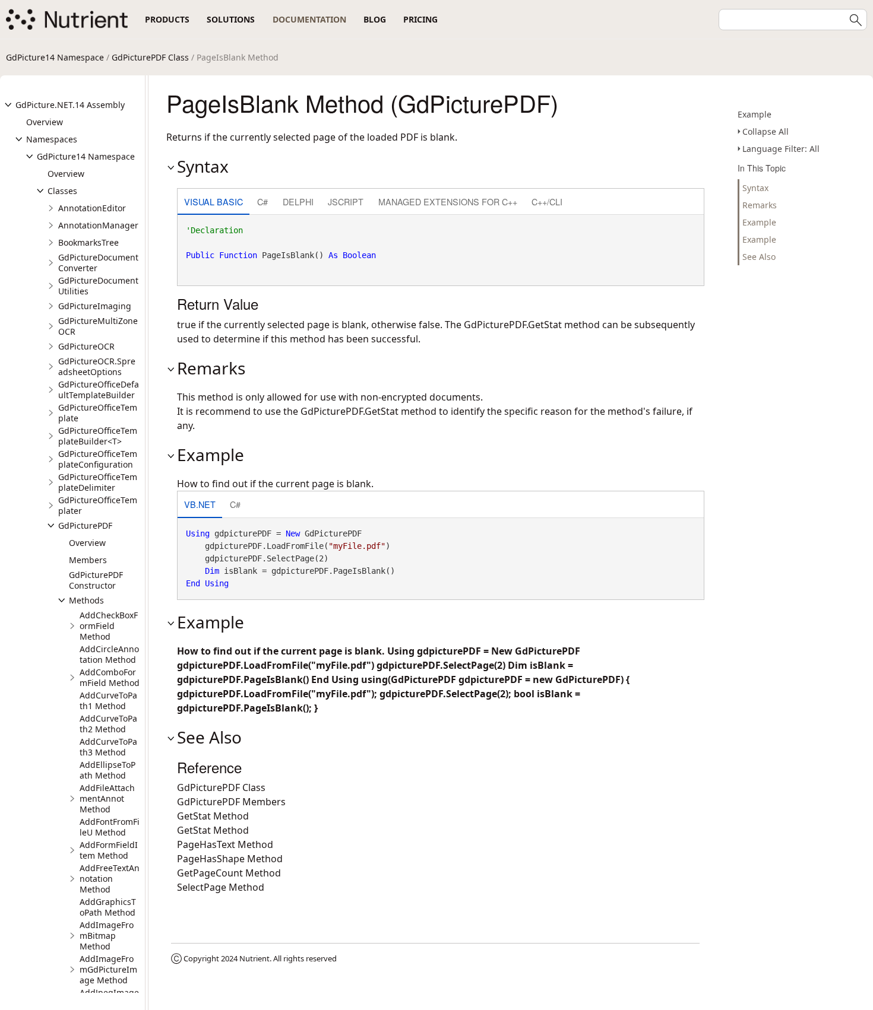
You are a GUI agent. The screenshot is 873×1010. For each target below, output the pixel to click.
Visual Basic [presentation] (213, 201)
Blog (374, 19)
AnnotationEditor (92, 208)
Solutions (231, 19)
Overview (44, 122)
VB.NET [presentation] (200, 504)
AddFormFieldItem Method (109, 850)
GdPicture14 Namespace (55, 57)
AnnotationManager (98, 225)
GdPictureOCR (86, 346)
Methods (86, 600)
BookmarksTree (88, 242)
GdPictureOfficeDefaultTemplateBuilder (98, 390)
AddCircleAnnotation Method (109, 654)
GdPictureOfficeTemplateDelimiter (97, 482)
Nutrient (254, 958)
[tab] (213, 202)
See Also (759, 256)
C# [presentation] (262, 201)
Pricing (420, 19)
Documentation (309, 19)
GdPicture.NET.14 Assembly (70, 104)
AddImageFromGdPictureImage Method (108, 969)
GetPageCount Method (229, 872)
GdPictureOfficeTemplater (97, 505)
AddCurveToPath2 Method (108, 724)
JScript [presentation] (345, 201)
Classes (62, 190)
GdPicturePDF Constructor (96, 580)
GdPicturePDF (85, 525)
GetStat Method (213, 815)
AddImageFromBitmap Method (107, 935)
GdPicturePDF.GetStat (513, 324)
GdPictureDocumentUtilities (98, 286)
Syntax (755, 187)
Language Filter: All (781, 148)
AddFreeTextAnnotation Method (110, 878)
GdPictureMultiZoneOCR (98, 326)
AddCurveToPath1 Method (108, 701)
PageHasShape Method (230, 858)
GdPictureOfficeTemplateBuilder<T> (97, 436)
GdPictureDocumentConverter (98, 263)
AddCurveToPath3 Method (108, 747)
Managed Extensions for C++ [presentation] (447, 201)
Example (754, 114)
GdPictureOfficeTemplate (97, 413)
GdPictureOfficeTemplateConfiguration (97, 459)
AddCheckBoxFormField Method (109, 625)
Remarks (759, 205)
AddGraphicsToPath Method (108, 907)
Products (167, 19)
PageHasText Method (225, 844)
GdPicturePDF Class (150, 57)
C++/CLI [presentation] (547, 201)
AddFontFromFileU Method (110, 827)
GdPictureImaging (94, 306)
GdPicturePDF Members (231, 801)
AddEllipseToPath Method (107, 770)
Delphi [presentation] (298, 201)
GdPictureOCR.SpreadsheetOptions (96, 366)
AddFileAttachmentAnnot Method (107, 798)
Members (88, 560)
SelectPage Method (220, 887)
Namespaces (51, 139)
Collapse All (765, 131)
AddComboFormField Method (110, 677)
